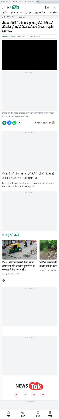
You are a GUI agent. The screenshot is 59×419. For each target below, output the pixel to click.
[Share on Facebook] (9, 122)
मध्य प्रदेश (10, 17)
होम (5, 13)
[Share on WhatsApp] (14, 122)
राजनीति (41, 13)
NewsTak (4, 1)
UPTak (21, 1)
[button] (19, 250)
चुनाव (16, 13)
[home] (29, 386)
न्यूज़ (30, 13)
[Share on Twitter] (19, 122)
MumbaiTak (29, 1)
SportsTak (13, 1)
